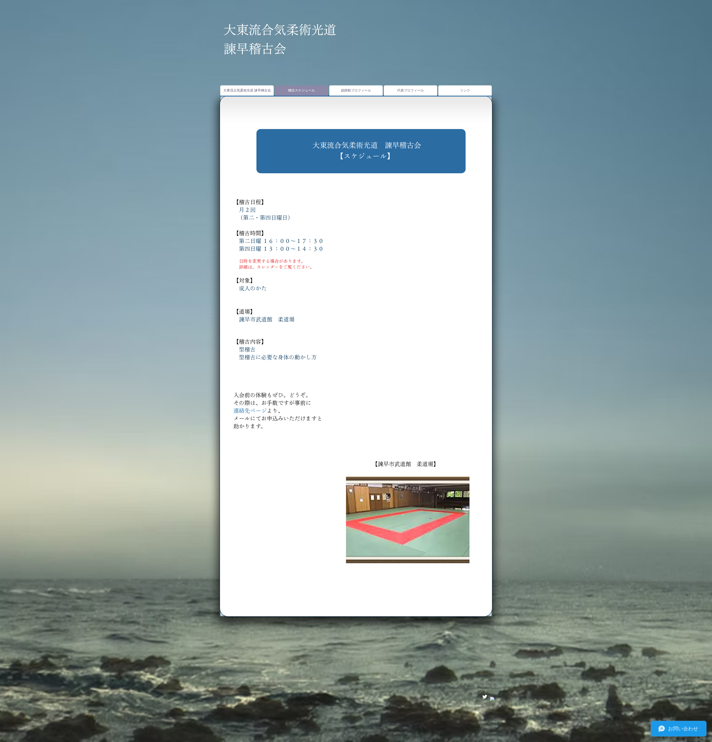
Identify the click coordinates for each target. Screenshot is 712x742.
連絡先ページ (250, 410)
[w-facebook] (493, 700)
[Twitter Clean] (485, 696)
